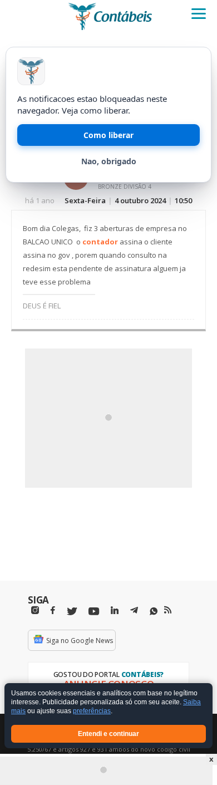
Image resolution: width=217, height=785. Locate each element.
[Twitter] (71, 611)
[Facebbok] (52, 610)
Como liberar (108, 135)
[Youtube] (93, 611)
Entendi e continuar (108, 734)
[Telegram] (134, 612)
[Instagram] (35, 610)
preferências (92, 711)
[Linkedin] (114, 610)
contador (100, 242)
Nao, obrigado (108, 161)
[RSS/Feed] (168, 610)
